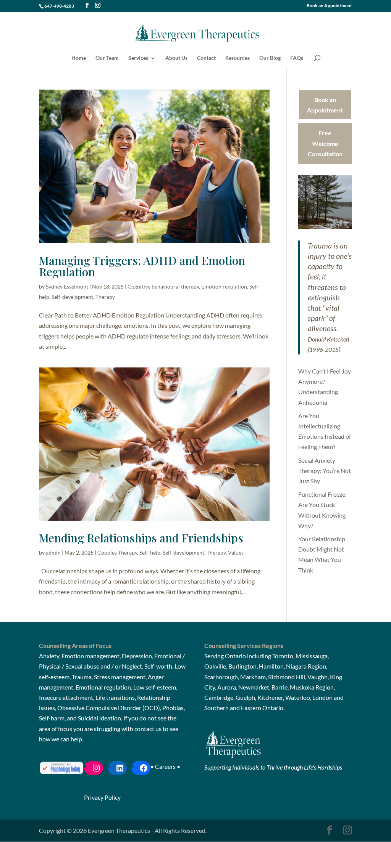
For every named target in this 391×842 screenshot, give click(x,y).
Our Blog (270, 58)
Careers (165, 766)
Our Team (107, 58)
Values (236, 552)
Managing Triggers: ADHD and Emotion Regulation (142, 266)
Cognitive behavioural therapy (163, 286)
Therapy (105, 296)
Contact (206, 58)
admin (53, 552)
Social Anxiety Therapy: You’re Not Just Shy (324, 470)
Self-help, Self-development (171, 552)
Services (138, 58)
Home (78, 58)
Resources (237, 58)
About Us (176, 58)
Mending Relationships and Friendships (141, 537)
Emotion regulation (224, 286)
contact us (148, 728)
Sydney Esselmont (67, 286)
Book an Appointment (329, 5)
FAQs (296, 58)
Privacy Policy (102, 797)
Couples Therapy (117, 552)
